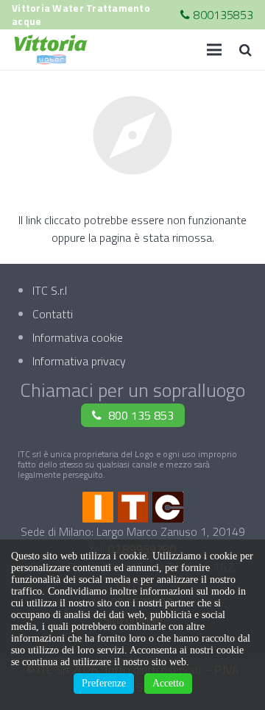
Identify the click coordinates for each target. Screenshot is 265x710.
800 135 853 (141, 415)
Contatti (52, 314)
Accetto (168, 683)
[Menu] (214, 50)
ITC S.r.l (49, 290)
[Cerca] (245, 49)
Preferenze (104, 683)
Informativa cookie (77, 337)
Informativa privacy (79, 361)
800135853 (223, 15)
